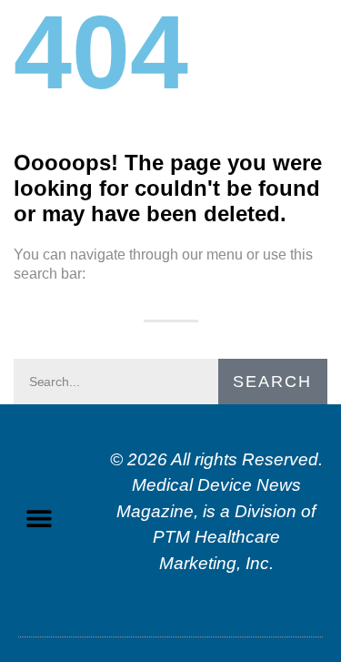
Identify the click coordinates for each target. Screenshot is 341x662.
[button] (38, 518)
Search (272, 381)
